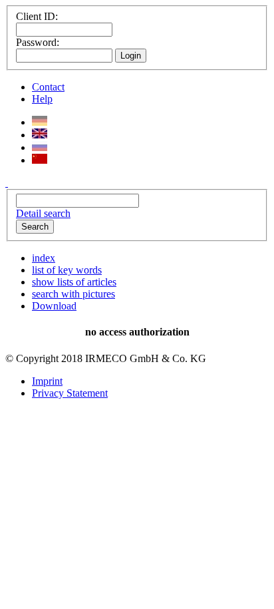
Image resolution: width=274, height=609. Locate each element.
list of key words (67, 270)
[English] (39, 134)
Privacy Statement (70, 393)
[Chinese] (39, 160)
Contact (48, 87)
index (43, 258)
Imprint (47, 381)
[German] (39, 122)
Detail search (43, 213)
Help (42, 98)
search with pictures (73, 294)
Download (54, 305)
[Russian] (39, 147)
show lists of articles (74, 282)
